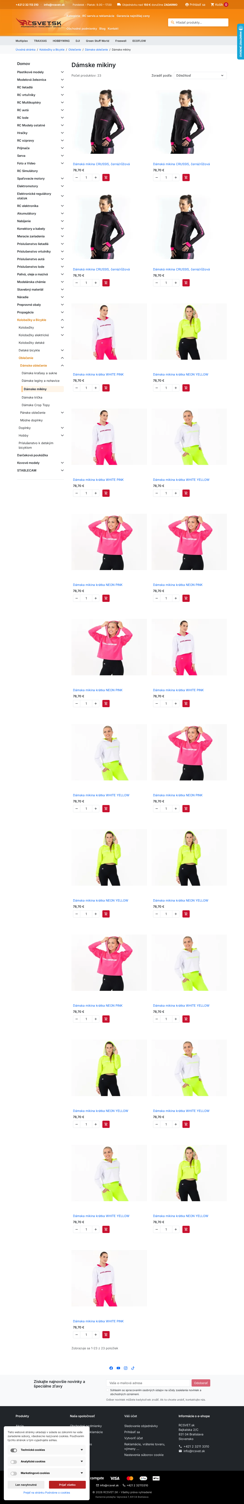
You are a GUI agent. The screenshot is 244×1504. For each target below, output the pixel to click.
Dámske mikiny (35, 389)
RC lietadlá (25, 87)
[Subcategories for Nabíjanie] (61, 221)
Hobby (23, 435)
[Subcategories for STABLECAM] (61, 470)
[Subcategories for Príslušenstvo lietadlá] (61, 244)
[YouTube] (118, 1368)
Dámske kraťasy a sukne (39, 373)
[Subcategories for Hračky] (61, 133)
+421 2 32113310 (137, 1485)
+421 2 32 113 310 (27, 4)
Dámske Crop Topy (36, 405)
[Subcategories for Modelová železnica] (61, 80)
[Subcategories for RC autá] (61, 110)
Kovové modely (28, 463)
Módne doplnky (31, 420)
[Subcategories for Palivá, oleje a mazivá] (61, 274)
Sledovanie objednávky (141, 1426)
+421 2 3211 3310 (196, 1446)
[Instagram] (125, 1368)
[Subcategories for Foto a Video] (61, 163)
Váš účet (130, 1416)
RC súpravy (25, 140)
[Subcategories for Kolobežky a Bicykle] (61, 320)
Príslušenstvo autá (30, 259)
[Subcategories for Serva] (61, 156)
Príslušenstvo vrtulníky (34, 251)
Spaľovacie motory (31, 178)
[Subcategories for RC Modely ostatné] (61, 125)
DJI (78, 40)
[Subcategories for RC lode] (61, 118)
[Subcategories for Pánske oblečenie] (61, 413)
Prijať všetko (67, 1484)
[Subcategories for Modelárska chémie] (61, 282)
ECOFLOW (139, 40)
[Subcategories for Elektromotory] (61, 186)
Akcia (20, 1426)
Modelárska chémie (31, 282)
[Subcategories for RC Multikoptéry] (61, 102)
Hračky (22, 133)
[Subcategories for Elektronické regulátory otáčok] (61, 196)
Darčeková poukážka (32, 455)
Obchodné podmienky (82, 28)
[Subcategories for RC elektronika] (61, 206)
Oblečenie (26, 358)
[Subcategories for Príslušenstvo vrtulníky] (61, 251)
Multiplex (22, 40)
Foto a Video (26, 163)
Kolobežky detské (31, 343)
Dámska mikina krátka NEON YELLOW (180, 374)
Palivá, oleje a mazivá (32, 274)
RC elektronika (27, 206)
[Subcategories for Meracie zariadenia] (61, 236)
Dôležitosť (183, 75)
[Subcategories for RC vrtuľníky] (61, 95)
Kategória (73, 16)
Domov (23, 63)
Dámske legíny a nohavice (40, 381)
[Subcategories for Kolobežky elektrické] (61, 335)
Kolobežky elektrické (34, 335)
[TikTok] (133, 1368)
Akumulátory (26, 213)
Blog (102, 28)
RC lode (22, 118)
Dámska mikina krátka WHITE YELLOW (181, 480)
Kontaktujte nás (81, 1444)
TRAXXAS (40, 40)
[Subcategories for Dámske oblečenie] (61, 365)
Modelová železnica (31, 80)
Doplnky (25, 428)
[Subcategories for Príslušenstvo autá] (61, 259)
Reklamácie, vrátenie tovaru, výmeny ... (144, 1446)
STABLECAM (26, 470)
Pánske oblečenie (32, 412)
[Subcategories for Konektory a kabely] (61, 229)
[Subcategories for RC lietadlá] (61, 87)
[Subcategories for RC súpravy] (61, 140)
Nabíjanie (24, 221)
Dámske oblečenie (33, 365)
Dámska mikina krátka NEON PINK (98, 585)
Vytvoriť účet (133, 1438)
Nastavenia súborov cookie (144, 1455)
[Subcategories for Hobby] (61, 435)
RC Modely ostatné (31, 125)
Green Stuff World (97, 40)
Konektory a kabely (31, 229)
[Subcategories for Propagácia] (61, 312)
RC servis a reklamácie (98, 16)
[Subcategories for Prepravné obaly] (61, 305)
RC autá (23, 110)
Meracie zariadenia (31, 236)
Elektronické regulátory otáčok (34, 196)
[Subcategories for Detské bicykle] (61, 350)
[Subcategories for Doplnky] (61, 428)
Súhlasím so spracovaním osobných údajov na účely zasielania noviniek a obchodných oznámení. (155, 1392)
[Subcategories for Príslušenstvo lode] (61, 267)
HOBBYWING (61, 40)
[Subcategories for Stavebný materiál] (61, 289)
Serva (21, 156)
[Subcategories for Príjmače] (61, 148)
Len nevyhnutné (26, 1484)
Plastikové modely (30, 72)
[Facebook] (111, 1368)
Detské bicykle (29, 350)
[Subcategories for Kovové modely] (61, 463)
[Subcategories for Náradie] (61, 297)
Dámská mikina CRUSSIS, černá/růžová (101, 164)
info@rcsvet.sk (54, 4)
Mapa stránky (79, 1450)
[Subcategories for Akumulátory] (61, 213)
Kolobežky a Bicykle (31, 320)
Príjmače (23, 148)
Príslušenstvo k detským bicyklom (36, 445)
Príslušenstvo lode (30, 267)
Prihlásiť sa (132, 1432)
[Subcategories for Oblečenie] (61, 358)
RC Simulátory (27, 171)
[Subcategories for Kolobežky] (61, 327)
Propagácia (25, 312)
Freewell (120, 40)
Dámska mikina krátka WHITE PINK (98, 374)
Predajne (76, 1456)
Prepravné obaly (29, 305)
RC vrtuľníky (26, 95)
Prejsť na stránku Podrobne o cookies (46, 1492)
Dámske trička (32, 397)
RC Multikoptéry (29, 102)
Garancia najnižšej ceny (133, 16)
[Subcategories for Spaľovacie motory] (61, 178)
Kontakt (113, 28)
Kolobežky (26, 327)
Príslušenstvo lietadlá (32, 244)
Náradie (22, 297)
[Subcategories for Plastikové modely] (61, 72)
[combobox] (198, 22)
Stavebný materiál (30, 289)
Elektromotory (27, 186)
